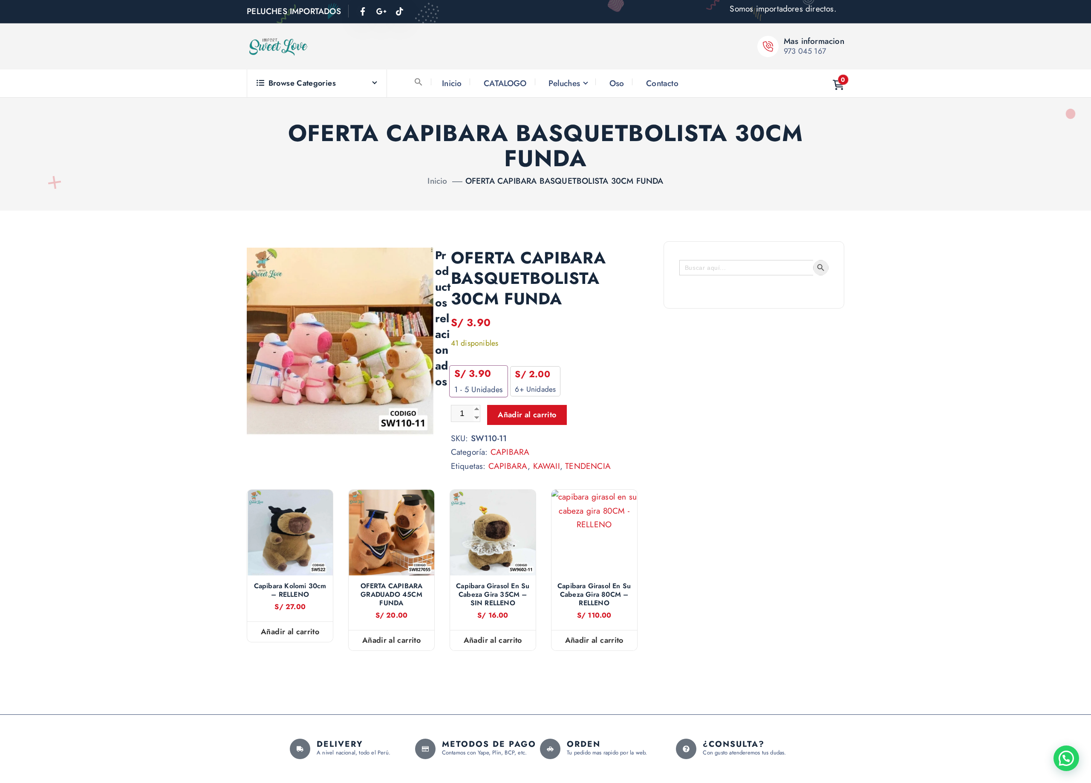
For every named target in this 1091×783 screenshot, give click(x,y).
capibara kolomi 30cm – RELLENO (290, 590)
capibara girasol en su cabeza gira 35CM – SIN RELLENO (492, 594)
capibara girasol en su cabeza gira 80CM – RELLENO (594, 594)
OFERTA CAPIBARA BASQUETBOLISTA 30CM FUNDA (564, 181)
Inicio (452, 83)
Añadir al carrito (527, 414)
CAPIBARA (510, 452)
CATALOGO (505, 83)
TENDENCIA (588, 466)
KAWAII (546, 466)
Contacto (662, 83)
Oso (616, 83)
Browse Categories (302, 83)
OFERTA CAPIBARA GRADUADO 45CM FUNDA (392, 594)
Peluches (564, 83)
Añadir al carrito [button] (290, 631)
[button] (418, 82)
